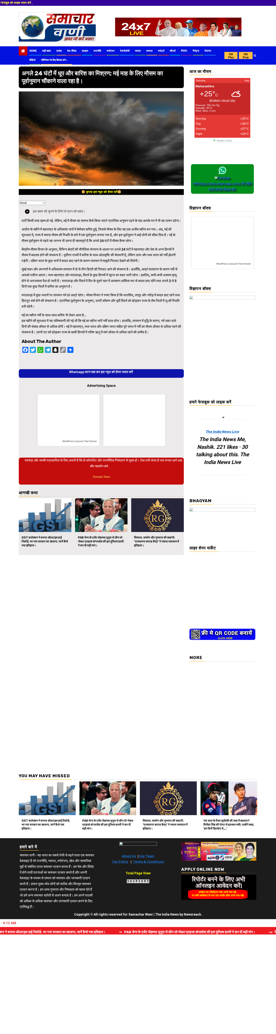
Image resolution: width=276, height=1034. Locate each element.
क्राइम (85, 50)
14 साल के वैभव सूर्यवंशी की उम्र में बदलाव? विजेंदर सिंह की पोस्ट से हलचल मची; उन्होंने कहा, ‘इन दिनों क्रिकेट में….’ (228, 824)
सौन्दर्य (173, 50)
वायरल (149, 50)
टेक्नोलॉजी (125, 50)
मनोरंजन (111, 50)
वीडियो (32, 60)
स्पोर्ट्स (161, 50)
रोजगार (207, 50)
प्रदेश (59, 50)
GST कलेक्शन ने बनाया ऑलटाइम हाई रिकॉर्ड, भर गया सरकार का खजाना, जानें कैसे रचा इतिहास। (45, 541)
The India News (167, 914)
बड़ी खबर (46, 50)
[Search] (255, 55)
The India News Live (222, 432)
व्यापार (138, 50)
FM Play (231, 56)
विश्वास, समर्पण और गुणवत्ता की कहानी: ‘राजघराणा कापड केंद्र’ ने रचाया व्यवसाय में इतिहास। (156, 541)
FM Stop (246, 56)
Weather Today (224, 140)
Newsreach (192, 914)
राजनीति (97, 50)
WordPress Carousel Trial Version (79, 441)
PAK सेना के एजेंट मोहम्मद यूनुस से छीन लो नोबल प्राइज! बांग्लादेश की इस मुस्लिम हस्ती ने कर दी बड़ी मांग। (101, 541)
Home (33, 50)
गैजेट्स (196, 50)
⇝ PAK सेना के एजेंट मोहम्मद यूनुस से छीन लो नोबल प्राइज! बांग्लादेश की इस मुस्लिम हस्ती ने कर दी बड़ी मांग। (152, 932)
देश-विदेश (71, 50)
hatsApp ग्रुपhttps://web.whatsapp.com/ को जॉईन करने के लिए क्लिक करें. (222, 183)
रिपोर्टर (184, 50)
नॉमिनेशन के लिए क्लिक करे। (54, 60)
